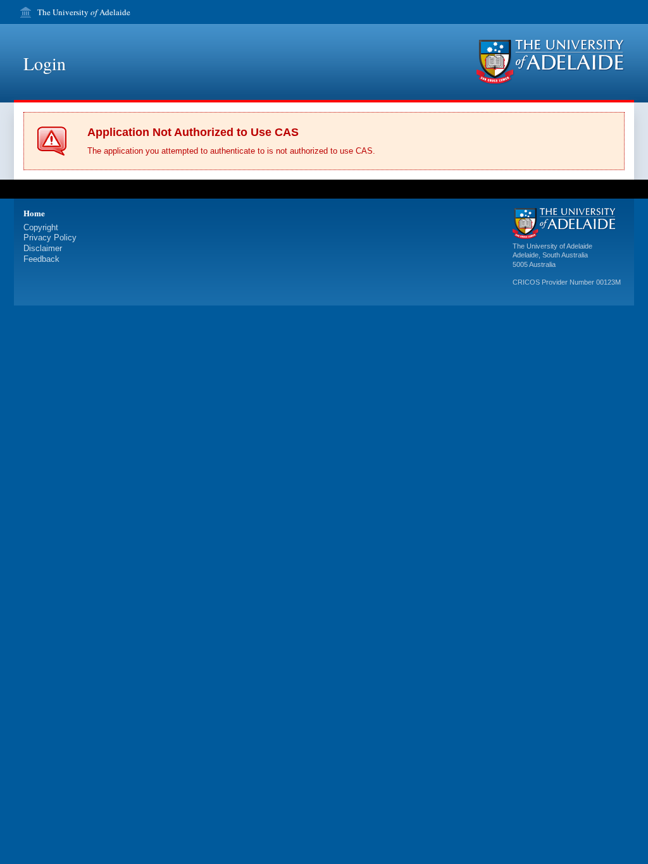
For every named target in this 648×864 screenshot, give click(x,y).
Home (34, 213)
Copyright (40, 227)
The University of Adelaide (552, 246)
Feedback (41, 259)
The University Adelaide (83, 12)
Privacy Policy (50, 237)
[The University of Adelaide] (551, 62)
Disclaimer (42, 248)
